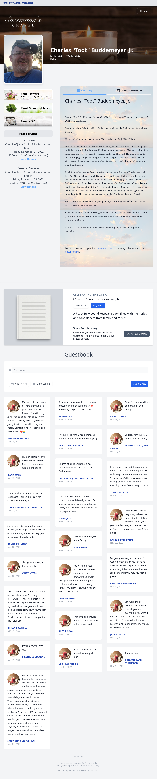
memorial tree (104, 248)
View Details (28, 159)
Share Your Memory (137, 333)
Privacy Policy (70, 765)
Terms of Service (87, 765)
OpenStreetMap (82, 770)
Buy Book (98, 305)
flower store (72, 251)
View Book (81, 305)
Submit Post (139, 383)
